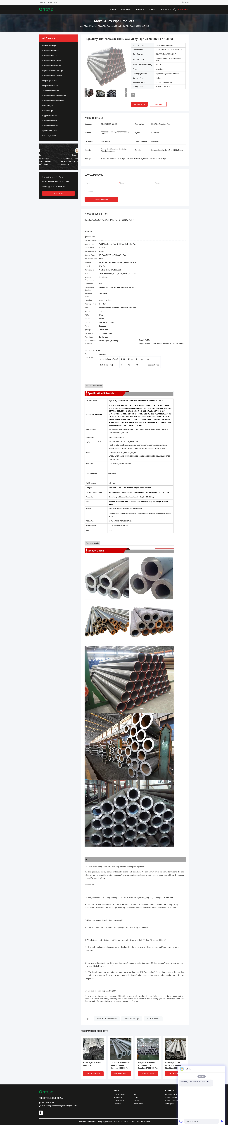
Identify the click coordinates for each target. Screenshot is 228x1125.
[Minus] (222, 1068)
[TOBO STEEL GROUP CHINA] (46, 9)
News (135, 1094)
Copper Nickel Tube (49, 116)
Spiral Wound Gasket (50, 131)
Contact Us (117, 1104)
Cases (136, 1097)
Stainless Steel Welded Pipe (53, 101)
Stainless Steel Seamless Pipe (54, 96)
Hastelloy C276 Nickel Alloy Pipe (92, 1064)
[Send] (222, 1121)
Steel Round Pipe (153, 1019)
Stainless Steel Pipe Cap (51, 66)
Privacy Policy (138, 1104)
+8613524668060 (58, 187)
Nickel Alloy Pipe (91, 26)
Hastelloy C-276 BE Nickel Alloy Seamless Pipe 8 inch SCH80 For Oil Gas (175, 1065)
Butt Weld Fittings (49, 46)
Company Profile (119, 1094)
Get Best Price (139, 104)
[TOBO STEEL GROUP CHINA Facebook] (179, 2)
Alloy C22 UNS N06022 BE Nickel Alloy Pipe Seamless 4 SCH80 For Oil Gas (121, 1065)
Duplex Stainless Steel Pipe (52, 71)
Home (81, 26)
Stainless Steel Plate (50, 121)
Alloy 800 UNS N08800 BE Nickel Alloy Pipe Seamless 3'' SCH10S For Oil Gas (147, 1065)
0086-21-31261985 (62, 182)
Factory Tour (118, 1097)
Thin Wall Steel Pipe (131, 1019)
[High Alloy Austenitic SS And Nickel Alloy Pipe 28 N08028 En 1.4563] (106, 64)
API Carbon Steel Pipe (50, 91)
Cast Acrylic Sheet (49, 136)
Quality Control (119, 1100)
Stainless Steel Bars (50, 126)
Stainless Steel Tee (49, 56)
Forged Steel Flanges (50, 86)
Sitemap (136, 1100)
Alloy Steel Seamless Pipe (107, 1019)
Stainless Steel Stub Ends (52, 76)
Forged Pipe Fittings (49, 81)
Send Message (101, 199)
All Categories (169, 1104)
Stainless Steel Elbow (50, 51)
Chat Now (58, 193)
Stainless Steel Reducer (51, 61)
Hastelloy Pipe (47, 111)
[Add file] (181, 1121)
